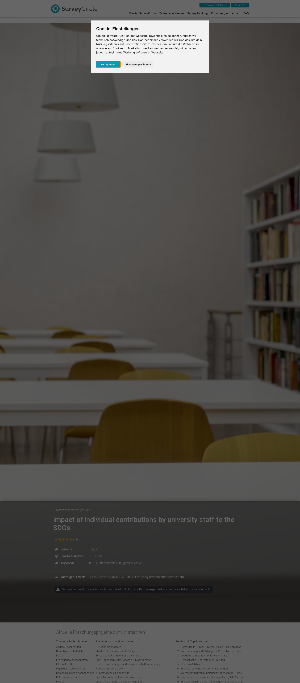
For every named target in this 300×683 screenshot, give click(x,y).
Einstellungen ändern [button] (138, 64)
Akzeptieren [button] (108, 64)
